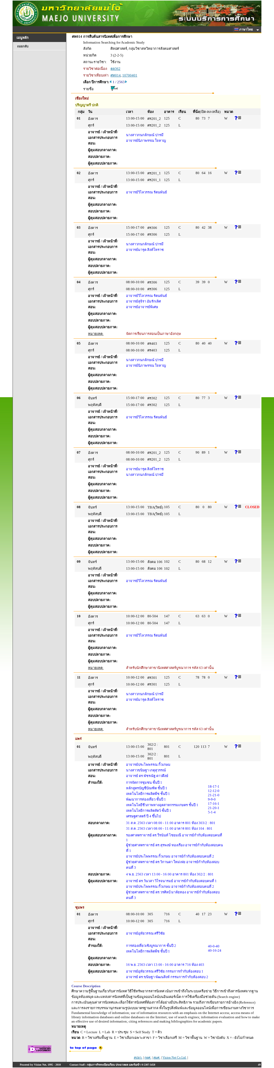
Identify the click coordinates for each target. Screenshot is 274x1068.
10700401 (129, 75)
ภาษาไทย (246, 29)
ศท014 (116, 75)
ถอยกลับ (22, 46)
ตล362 (115, 69)
